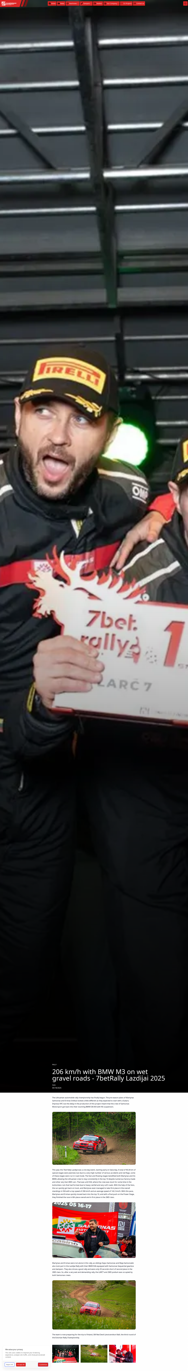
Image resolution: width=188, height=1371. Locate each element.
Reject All (9, 1364)
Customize (43, 1364)
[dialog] (26, 1356)
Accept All (20, 1364)
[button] (185, 3)
